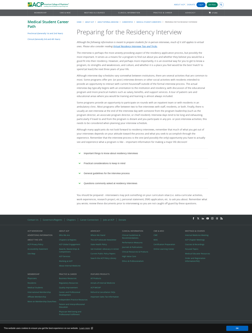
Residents (32, 283)
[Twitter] (198, 218)
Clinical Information (129, 13)
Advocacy (190, 13)
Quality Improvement (68, 287)
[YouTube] (207, 218)
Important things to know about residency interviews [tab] (111, 153)
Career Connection (89, 219)
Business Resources (68, 278)
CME (156, 235)
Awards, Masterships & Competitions (69, 250)
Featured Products (100, 274)
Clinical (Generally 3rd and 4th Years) (44, 39)
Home (79, 22)
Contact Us (33, 219)
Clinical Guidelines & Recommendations (131, 236)
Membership (40, 13)
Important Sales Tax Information (105, 296)
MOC (156, 239)
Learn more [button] (84, 328)
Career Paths (127, 22)
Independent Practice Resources (73, 299)
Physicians (32, 278)
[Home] (48, 4)
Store (215, 13)
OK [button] (237, 328)
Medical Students (35, 287)
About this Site (35, 239)
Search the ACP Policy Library (103, 258)
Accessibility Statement (38, 249)
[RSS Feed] (221, 218)
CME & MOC (65, 13)
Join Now (212, 5)
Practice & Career (162, 13)
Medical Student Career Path (48, 24)
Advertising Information (40, 235)
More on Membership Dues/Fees (42, 301)
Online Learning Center (164, 249)
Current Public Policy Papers (103, 253)
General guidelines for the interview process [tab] (107, 173)
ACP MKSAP (96, 287)
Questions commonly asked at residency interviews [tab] (110, 183)
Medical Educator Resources (197, 253)
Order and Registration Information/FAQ (195, 259)
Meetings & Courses (94, 13)
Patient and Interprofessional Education (72, 305)
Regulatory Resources (68, 283)
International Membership (39, 292)
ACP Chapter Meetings (195, 239)
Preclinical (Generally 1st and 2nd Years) (45, 33)
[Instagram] (212, 218)
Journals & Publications (132, 247)
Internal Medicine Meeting (196, 235)
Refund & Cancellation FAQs (103, 292)
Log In (201, 5)
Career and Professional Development (69, 293)
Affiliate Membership (37, 296)
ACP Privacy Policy (35, 244)
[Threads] (217, 218)
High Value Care (129, 256)
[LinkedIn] (203, 218)
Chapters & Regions (67, 239)
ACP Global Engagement (69, 244)
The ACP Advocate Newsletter (103, 239)
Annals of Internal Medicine (103, 283)
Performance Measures (132, 242)
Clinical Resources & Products (135, 251)
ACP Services (64, 256)
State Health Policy (99, 244)
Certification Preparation (164, 244)
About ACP (179, 5)
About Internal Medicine (108, 22)
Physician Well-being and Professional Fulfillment (70, 313)
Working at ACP (65, 261)
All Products (96, 278)
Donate (191, 5)
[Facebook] (193, 218)
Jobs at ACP (108, 219)
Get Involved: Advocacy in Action (105, 249)
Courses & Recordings (194, 244)
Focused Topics (191, 249)
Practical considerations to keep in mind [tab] (104, 163)
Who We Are (64, 235)
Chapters (71, 219)
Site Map (31, 253)
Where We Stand (98, 235)
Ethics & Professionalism (133, 261)
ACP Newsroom (35, 231)
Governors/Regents (52, 219)
